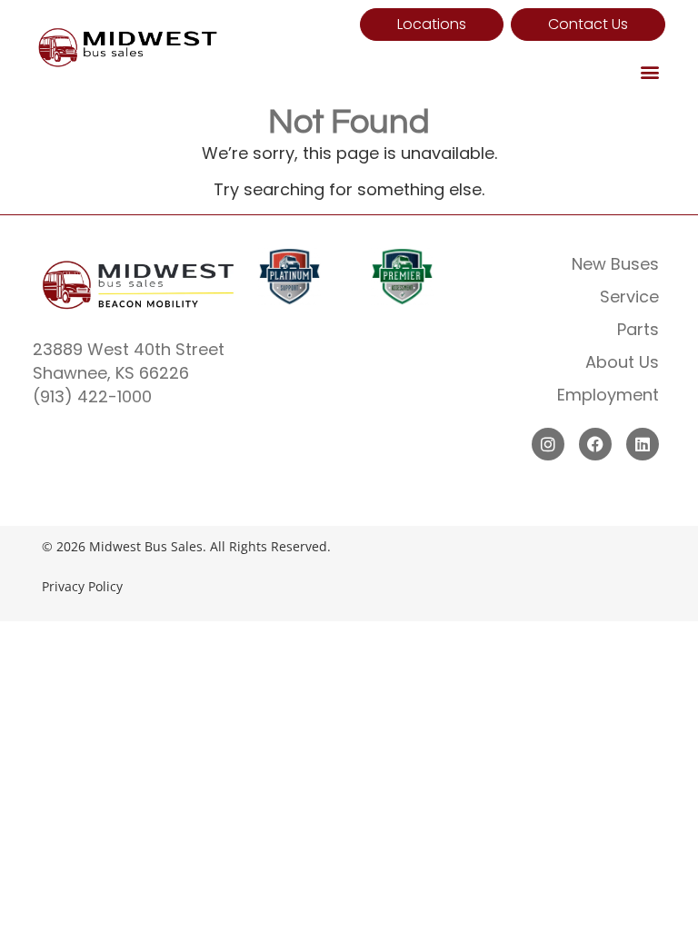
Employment (608, 394)
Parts (638, 329)
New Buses (615, 263)
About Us (622, 362)
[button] (650, 72)
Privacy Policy (82, 586)
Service (629, 296)
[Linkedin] (642, 444)
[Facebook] (595, 444)
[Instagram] (548, 444)
